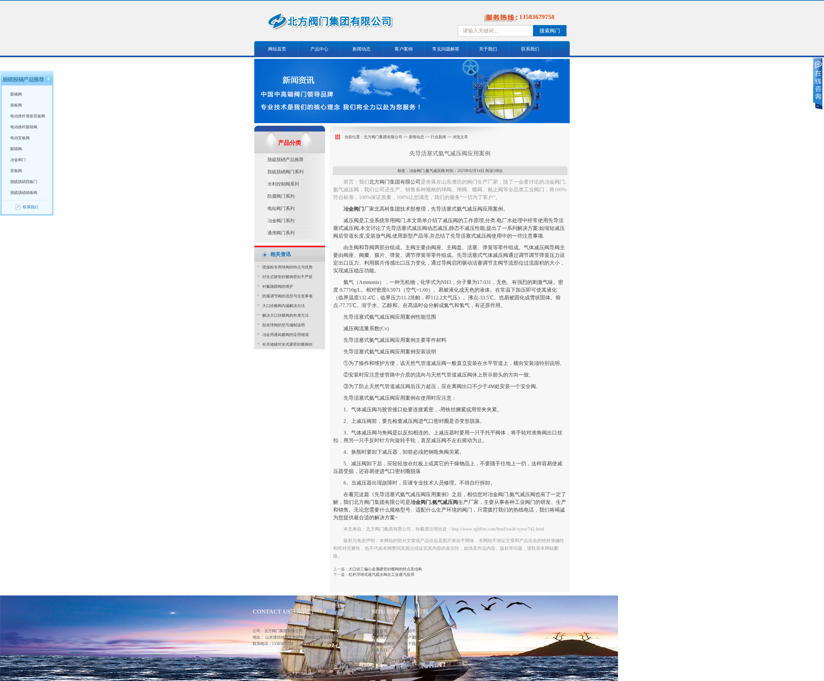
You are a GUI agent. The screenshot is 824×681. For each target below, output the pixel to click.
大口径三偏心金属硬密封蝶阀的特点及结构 (385, 569)
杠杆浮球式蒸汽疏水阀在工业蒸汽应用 (381, 574)
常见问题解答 (445, 49)
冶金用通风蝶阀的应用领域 (285, 334)
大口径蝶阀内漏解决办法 (283, 306)
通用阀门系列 (281, 233)
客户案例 (404, 49)
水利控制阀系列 (283, 184)
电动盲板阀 (20, 138)
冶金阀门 (18, 160)
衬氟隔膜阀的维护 (277, 286)
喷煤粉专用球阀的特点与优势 (287, 267)
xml (407, 650)
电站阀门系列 (281, 208)
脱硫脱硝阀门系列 (285, 171)
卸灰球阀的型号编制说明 (283, 325)
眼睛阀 (16, 149)
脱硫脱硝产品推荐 (285, 159)
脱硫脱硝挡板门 (23, 181)
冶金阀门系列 (281, 220)
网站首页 (277, 49)
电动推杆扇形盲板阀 (27, 116)
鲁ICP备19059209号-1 (271, 650)
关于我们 (488, 49)
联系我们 (530, 49)
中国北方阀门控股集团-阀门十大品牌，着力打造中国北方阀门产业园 (347, 23)
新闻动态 (361, 49)
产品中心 (319, 49)
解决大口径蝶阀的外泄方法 (285, 315)
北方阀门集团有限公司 (383, 137)
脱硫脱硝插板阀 (23, 192)
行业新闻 (438, 137)
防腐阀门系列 (281, 196)
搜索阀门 (549, 30)
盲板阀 (16, 170)
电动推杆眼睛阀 (23, 127)
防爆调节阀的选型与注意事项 (287, 296)
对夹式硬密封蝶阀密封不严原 (287, 277)
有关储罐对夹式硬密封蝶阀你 (287, 344)
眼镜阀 (16, 94)
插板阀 (16, 105)
